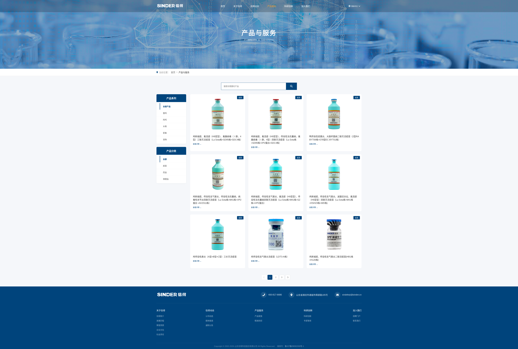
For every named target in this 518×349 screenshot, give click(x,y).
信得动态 (254, 6)
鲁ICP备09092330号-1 (294, 346)
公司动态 (209, 316)
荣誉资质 (160, 325)
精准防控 (258, 321)
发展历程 (160, 321)
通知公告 (209, 325)
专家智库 (307, 321)
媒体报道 (209, 321)
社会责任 (160, 334)
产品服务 (271, 6)
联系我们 (356, 321)
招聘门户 (356, 316)
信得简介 (160, 316)
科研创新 (288, 6)
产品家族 (258, 316)
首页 (223, 6)
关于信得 (237, 6)
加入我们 (305, 6)
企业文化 (160, 330)
